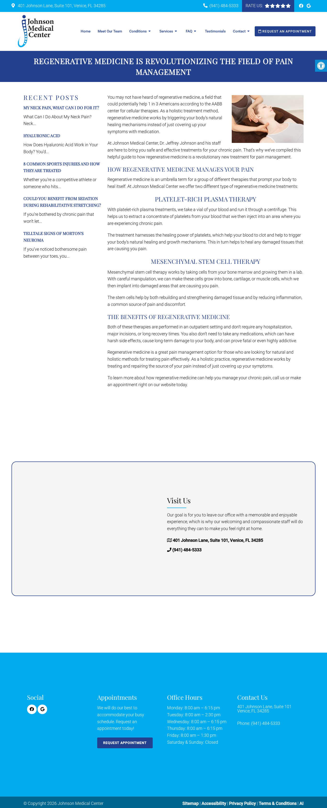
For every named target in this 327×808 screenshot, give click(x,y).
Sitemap (190, 803)
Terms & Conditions (278, 803)
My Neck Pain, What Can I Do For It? (61, 107)
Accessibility (214, 803)
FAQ (189, 31)
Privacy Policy (243, 803)
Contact (239, 31)
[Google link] (308, 5)
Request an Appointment (286, 31)
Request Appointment (125, 743)
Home (85, 31)
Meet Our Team (110, 31)
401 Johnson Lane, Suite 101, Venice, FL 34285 (61, 5)
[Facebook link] (301, 5)
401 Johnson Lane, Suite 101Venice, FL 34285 (264, 709)
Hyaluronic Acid (41, 135)
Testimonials (215, 31)
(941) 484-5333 (223, 5)
